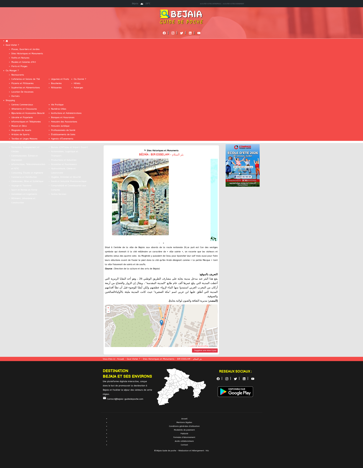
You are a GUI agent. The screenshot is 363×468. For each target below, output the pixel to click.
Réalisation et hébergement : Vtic (194, 451)
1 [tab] (159, 243)
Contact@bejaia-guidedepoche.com (123, 399)
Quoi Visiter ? (134, 359)
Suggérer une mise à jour (205, 350)
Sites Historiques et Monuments (158, 359)
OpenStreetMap (202, 346)
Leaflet (192, 346)
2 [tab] (163, 243)
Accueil (120, 359)
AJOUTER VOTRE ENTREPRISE (210, 4)
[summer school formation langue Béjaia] (242, 165)
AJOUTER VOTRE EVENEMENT (233, 4)
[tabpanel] (161, 200)
